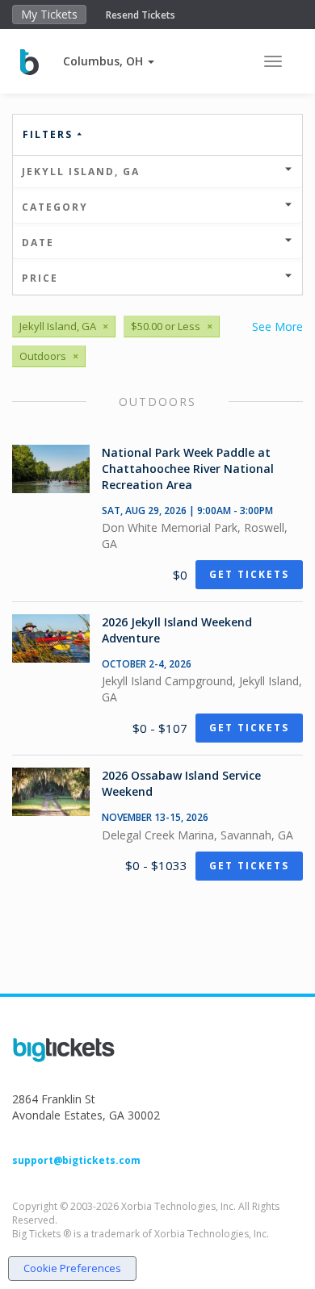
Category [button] (55, 207)
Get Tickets (249, 574)
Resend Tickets (140, 15)
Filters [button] (50, 134)
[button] (108, 61)
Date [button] (38, 242)
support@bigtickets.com (76, 1160)
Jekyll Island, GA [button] (81, 171)
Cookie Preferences (72, 1268)
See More (277, 326)
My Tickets (49, 14)
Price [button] (40, 278)
